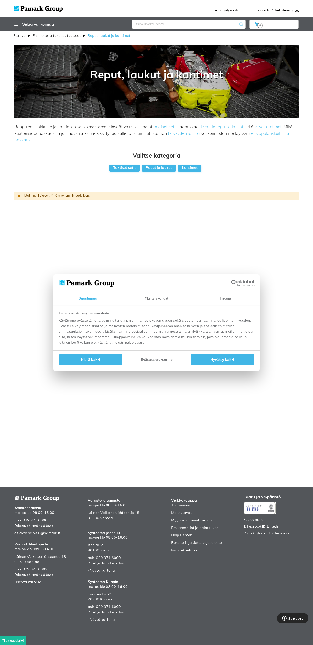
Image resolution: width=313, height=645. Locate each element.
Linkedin (273, 527)
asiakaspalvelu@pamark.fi (37, 533)
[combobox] (189, 24)
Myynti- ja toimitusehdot (192, 520)
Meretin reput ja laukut (222, 127)
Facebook (254, 527)
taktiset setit (165, 127)
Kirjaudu (264, 10)
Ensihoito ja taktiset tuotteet (57, 36)
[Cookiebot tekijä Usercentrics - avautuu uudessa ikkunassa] (234, 283)
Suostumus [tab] (88, 298)
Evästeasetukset (154, 360)
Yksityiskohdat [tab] (156, 298)
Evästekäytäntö (184, 550)
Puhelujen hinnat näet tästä (33, 525)
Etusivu (20, 36)
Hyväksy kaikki (222, 360)
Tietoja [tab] (225, 298)
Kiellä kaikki (90, 360)
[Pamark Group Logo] (38, 7)
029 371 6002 (35, 569)
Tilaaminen (180, 505)
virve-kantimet (268, 127)
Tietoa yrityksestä (226, 10)
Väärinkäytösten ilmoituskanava (267, 533)
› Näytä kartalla (27, 582)
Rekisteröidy (284, 10)
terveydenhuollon (184, 134)
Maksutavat (181, 513)
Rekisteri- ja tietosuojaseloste (196, 543)
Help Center (181, 535)
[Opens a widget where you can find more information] (292, 618)
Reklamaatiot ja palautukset (195, 528)
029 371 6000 (35, 520)
